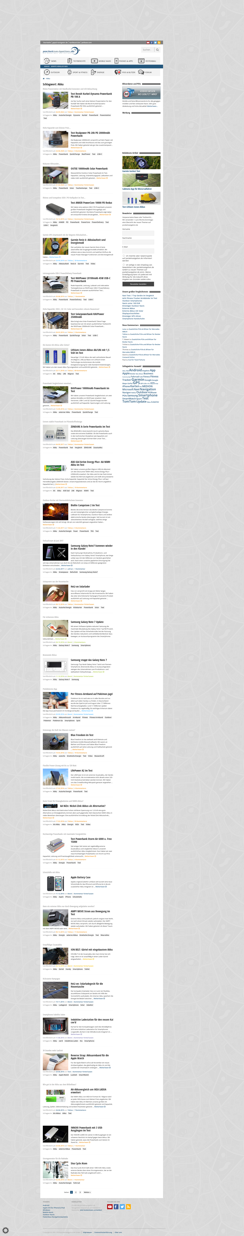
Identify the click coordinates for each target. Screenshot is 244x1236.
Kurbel (84, 115)
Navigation (148, 389)
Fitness (85, 717)
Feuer (75, 531)
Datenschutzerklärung (103, 1232)
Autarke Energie (65, 115)
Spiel (78, 720)
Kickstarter (77, 607)
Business (148, 373)
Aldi (127, 371)
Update (141, 402)
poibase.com (87, 42)
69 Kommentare (80, 370)
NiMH (86, 490)
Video (93, 263)
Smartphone (85, 645)
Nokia (133, 392)
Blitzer (141, 374)
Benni (70, 642)
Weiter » (87, 1192)
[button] (5, 1230)
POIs (124, 395)
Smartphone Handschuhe (133, 318)
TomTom (129, 401)
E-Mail (125, 247)
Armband (76, 717)
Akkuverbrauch (65, 717)
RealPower (86, 154)
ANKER (61, 222)
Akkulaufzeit (64, 263)
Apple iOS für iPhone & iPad (54, 1208)
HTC (148, 383)
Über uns (118, 1232)
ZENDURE (88, 447)
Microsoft (127, 389)
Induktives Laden (71, 1041)
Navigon (126, 392)
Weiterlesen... (152, 106)
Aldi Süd (66, 490)
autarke (62, 756)
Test (45, 118)
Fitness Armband (96, 717)
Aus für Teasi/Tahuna (136, 360)
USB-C (99, 154)
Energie (70, 824)
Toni (69, 1072)
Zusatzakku (97, 447)
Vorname (126, 229)
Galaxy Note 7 (64, 645)
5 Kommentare (80, 151)
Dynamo (76, 115)
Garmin (81, 263)
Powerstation (105, 115)
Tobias (70, 112)
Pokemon (47, 720)
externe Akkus (72, 935)
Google (148, 380)
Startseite (47, 42)
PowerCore (85, 222)
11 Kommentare (80, 932)
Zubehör (90, 1005)
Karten (134, 386)
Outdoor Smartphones (132, 301)
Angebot (146, 371)
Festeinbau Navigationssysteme (55, 1217)
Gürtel (61, 969)
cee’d (61, 1041)
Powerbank (93, 115)
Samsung (75, 645)
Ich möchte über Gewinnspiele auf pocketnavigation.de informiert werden (137, 258)
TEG (92, 531)
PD (67, 222)
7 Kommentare (80, 1110)
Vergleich (54, 225)
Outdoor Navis (48, 1214)
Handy (68, 969)
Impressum (87, 1232)
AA (54, 374)
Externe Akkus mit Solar (132, 311)
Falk (141, 377)
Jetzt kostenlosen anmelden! (91, 1210)
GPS (136, 382)
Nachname (127, 238)
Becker (132, 374)
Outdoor (108, 717)
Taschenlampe (81, 188)
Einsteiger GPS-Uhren (131, 316)
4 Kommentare (80, 788)
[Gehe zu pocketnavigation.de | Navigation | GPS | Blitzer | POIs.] (43, 78)
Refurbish (74, 572)
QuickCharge (75, 154)
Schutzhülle (77, 897)
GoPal (130, 383)
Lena (124, 329)
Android (135, 370)
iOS (152, 383)
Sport (139, 398)
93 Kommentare (80, 821)
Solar (72, 188)
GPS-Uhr (143, 383)
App (152, 370)
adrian (70, 569)
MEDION (147, 386)
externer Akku (64, 412)
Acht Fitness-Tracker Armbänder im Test (139, 298)
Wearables (105, 935)
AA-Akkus (56, 1113)
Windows (46, 1210)
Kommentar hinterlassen (84, 112)
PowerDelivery (98, 222)
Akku (48, 78)
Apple (61, 897)
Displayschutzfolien (130, 313)
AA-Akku (56, 824)
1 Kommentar (79, 296)
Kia (81, 1041)
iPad (156, 383)
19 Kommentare (80, 487)
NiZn (77, 824)
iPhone (68, 897)
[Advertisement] (103, 20)
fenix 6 (73, 263)
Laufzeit (74, 1075)
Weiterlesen (75, 108)
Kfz (141, 387)
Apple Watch (64, 1075)
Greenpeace (63, 572)
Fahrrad (76, 1183)
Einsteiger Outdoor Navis (133, 306)
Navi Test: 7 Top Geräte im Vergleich (138, 295)
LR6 (64, 374)
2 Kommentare (80, 332)
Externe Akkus (128, 308)
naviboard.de (74, 42)
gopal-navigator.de (60, 42)
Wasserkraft (99, 756)
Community (126, 377)
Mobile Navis (48, 1212)
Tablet (87, 969)
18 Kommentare (80, 260)
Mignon (71, 374)
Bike (137, 374)
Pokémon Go (58, 720)
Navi (137, 389)
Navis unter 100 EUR (131, 303)
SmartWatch (84, 1075)
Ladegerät (63, 1005)
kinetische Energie (74, 756)
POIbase (152, 392)
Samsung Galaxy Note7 (89, 572)
